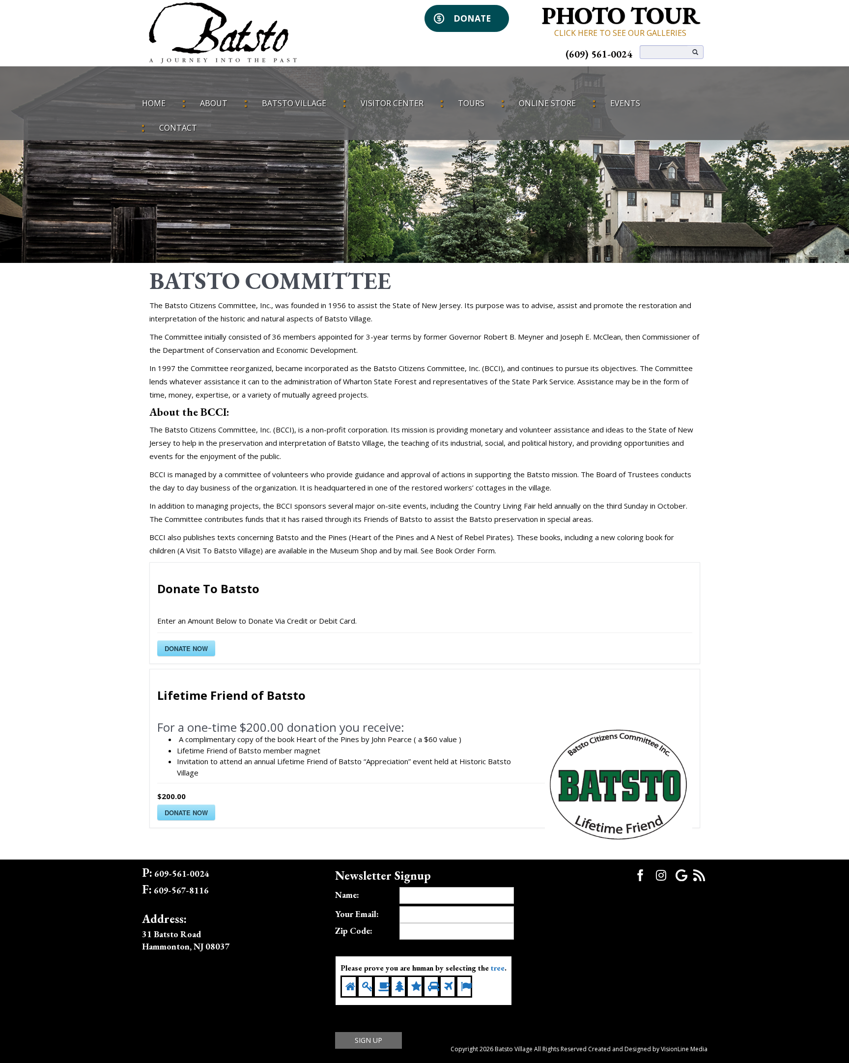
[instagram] (661, 875)
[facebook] (640, 874)
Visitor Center (392, 103)
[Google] (681, 874)
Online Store (547, 103)
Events (625, 103)
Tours (471, 103)
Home (154, 103)
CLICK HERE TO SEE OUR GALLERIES (620, 33)
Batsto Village (294, 103)
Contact (178, 127)
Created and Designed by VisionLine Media (648, 1049)
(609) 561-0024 (599, 54)
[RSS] (699, 874)
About (213, 103)
